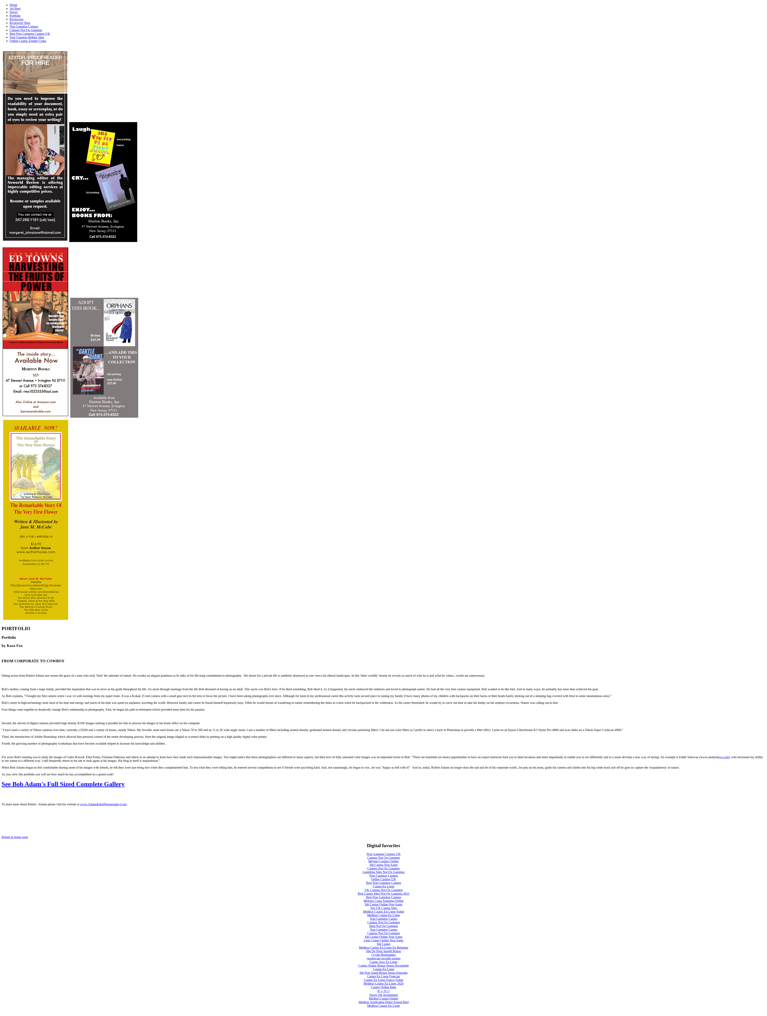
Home (13, 5)
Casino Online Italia (383, 987)
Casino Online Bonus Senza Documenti (383, 965)
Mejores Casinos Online (383, 861)
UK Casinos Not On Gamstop (384, 890)
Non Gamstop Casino (383, 918)
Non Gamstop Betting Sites (27, 37)
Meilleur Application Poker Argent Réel (384, 1002)
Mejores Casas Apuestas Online (383, 900)
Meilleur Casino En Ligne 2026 (383, 983)
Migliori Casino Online (383, 998)
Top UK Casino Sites (383, 908)
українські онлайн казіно (383, 958)
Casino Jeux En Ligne (383, 962)
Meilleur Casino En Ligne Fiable (383, 911)
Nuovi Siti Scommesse (383, 995)
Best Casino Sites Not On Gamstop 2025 (383, 893)
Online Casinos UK (383, 879)
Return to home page (15, 837)
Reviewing (16, 19)
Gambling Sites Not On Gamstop (383, 872)
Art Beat (15, 8)
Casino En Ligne (383, 886)
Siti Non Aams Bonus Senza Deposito (384, 972)
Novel (13, 12)
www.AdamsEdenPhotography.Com (103, 804)
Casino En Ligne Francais (383, 976)
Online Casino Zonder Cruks (28, 41)
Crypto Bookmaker (383, 954)
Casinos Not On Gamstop (26, 30)
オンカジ (383, 991)
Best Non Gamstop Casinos (383, 883)
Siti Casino (383, 944)
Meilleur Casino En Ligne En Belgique (383, 947)
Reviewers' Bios (20, 23)
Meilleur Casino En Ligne (383, 915)
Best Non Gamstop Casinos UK (30, 33)
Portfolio (15, 15)
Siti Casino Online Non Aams (383, 904)
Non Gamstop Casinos (24, 26)
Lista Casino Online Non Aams (383, 940)
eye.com (723, 757)
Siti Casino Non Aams (384, 865)
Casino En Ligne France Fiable (383, 980)
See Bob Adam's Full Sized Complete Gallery (63, 784)
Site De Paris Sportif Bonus (383, 951)
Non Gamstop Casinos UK (384, 854)
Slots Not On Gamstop (383, 926)
